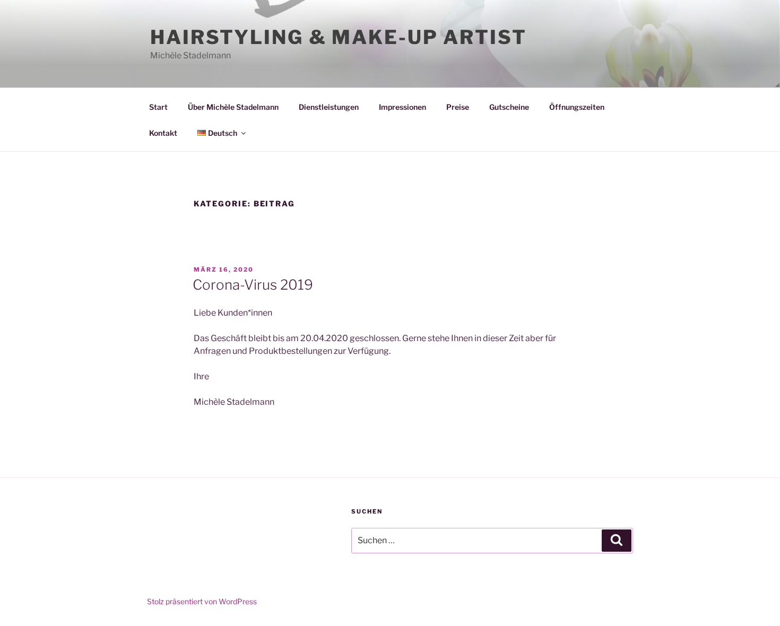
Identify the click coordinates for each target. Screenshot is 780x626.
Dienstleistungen (329, 106)
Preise (457, 106)
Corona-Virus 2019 (253, 284)
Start (158, 106)
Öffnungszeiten (576, 106)
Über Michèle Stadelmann (233, 106)
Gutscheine (509, 106)
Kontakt (163, 132)
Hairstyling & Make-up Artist (338, 37)
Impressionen (402, 106)
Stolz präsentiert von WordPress (202, 601)
